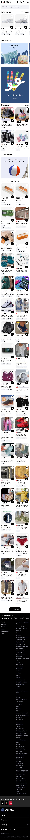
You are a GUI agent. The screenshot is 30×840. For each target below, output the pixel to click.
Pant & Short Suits (21, 699)
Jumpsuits (19, 751)
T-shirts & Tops (20, 626)
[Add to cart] (12, 27)
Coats (18, 710)
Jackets (18, 673)
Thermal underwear (21, 793)
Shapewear (19, 761)
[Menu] (1, 2)
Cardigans (19, 704)
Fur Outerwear (20, 746)
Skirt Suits (19, 776)
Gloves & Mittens (21, 780)
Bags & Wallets (5, 631)
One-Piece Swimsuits (22, 735)
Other (2, 633)
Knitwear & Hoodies (21, 628)
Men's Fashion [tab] (19, 618)
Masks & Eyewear (21, 785)
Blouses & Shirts (20, 642)
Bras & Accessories (21, 682)
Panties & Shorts (20, 774)
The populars (5, 105)
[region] (15, 25)
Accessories (4, 624)
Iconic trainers (6, 12)
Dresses (18, 630)
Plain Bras (19, 717)
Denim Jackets (20, 778)
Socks (18, 662)
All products (24, 12)
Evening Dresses (20, 684)
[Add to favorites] (12, 16)
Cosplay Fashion (20, 644)
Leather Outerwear (21, 783)
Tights (18, 726)
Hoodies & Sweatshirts (22, 637)
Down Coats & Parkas (22, 715)
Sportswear (19, 664)
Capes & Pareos (20, 768)
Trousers (18, 633)
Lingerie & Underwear (22, 646)
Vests (17, 791)
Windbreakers (20, 728)
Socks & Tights (20, 648)
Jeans (18, 686)
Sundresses (19, 719)
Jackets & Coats (20, 639)
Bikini (17, 706)
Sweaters (19, 677)
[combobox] (16, 7)
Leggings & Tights (21, 731)
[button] (2, 803)
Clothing (3, 622)
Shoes (2, 629)
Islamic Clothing (20, 749)
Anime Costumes (21, 740)
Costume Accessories (22, 713)
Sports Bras (19, 763)
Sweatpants (19, 722)
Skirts (18, 675)
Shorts (18, 695)
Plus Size (3, 626)
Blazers (18, 744)
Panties (18, 737)
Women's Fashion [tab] (7, 618)
